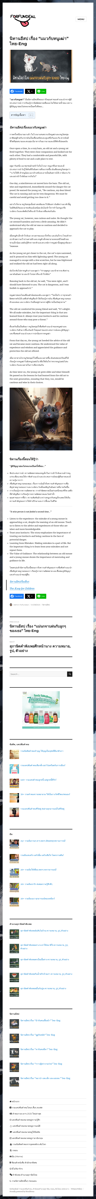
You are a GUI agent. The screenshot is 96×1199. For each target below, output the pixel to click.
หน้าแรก (15, 1101)
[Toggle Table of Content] (29, 115)
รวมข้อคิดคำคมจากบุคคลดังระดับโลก (29, 1144)
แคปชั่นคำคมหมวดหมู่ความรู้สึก (26, 1120)
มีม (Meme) (17, 1156)
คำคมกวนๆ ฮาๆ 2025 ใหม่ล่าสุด (26, 1114)
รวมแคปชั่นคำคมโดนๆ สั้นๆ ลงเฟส (27, 1107)
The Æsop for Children (22, 588)
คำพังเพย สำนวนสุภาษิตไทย (24, 1175)
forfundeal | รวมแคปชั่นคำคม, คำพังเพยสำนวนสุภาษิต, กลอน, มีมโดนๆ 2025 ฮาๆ (39, 1189)
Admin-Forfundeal (21, 605)
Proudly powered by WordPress (22, 1192)
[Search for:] (38, 674)
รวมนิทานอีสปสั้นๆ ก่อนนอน (24, 1181)
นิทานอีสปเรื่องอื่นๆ (19, 581)
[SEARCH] (69, 674)
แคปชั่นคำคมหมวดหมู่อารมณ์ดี (26, 1126)
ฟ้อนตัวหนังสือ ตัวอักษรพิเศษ (24, 1162)
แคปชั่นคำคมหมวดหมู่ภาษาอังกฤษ (27, 1138)
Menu (81, 19)
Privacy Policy (76, 1189)
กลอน (15, 1150)
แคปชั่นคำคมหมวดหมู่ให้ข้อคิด (26, 1132)
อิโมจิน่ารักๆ (17, 1169)
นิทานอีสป (46, 605)
